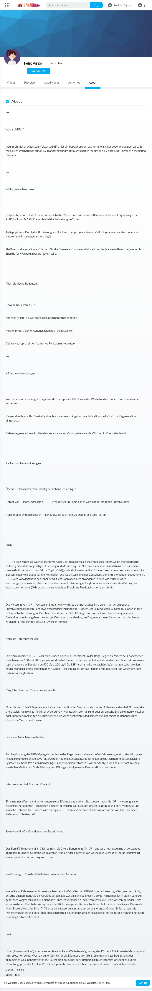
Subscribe (39, 70)
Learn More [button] (104, 982)
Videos (11, 82)
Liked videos (52, 82)
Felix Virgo (33, 63)
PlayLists (30, 82)
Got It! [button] (143, 982)
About (92, 82)
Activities (74, 82)
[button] (142, 5)
